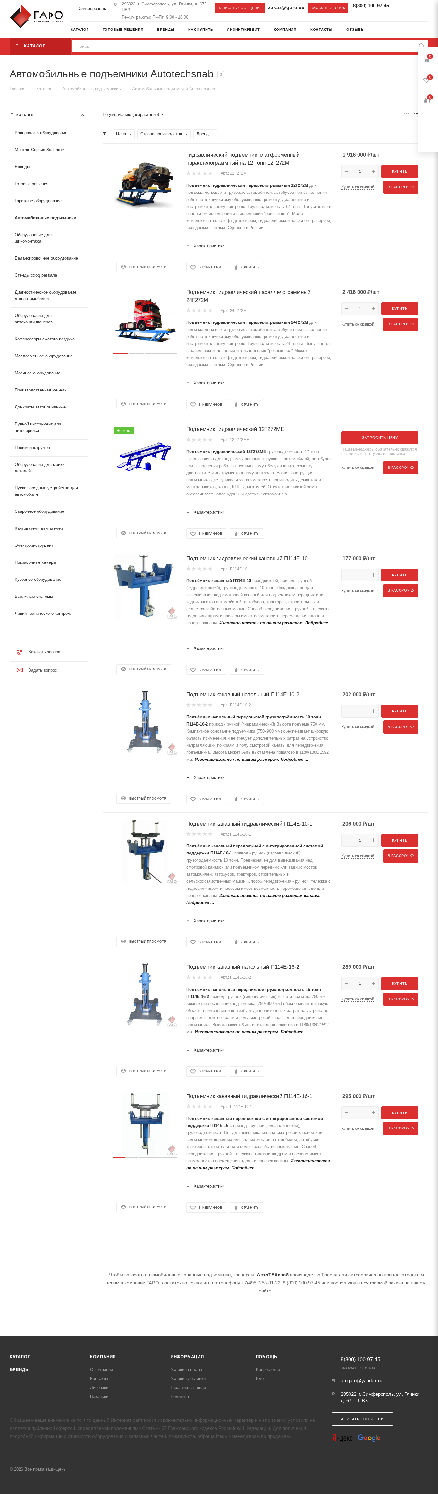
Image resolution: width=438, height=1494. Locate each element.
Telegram (401, 8)
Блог (260, 1378)
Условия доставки (188, 1378)
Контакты (99, 1378)
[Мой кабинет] (426, 30)
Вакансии (99, 1396)
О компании (101, 1369)
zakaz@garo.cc (286, 7)
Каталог (20, 1356)
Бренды (20, 1369)
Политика (180, 1396)
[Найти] (421, 46)
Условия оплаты (186, 1369)
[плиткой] (406, 114)
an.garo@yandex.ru (361, 1380)
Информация (187, 1356)
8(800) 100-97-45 (371, 5)
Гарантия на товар (188, 1387)
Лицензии (99, 1387)
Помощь (266, 1356)
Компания (103, 1356)
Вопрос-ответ (269, 1369)
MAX (414, 8)
